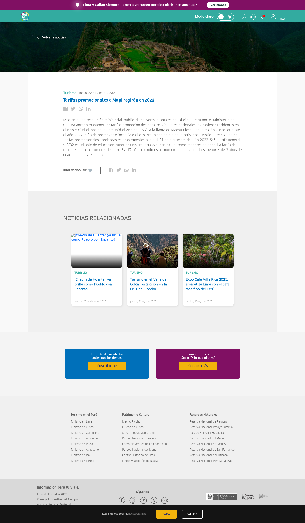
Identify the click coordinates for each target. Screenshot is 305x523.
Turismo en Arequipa (84, 438)
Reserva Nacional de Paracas (208, 421)
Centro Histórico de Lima (138, 455)
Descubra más (137, 514)
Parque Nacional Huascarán (140, 438)
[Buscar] (244, 16)
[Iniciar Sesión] (273, 16)
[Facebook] (122, 500)
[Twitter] (154, 500)
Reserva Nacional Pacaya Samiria (211, 427)
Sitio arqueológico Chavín (139, 433)
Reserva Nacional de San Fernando (212, 449)
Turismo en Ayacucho (85, 449)
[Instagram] (132, 500)
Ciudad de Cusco (133, 427)
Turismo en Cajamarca (85, 433)
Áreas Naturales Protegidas (55, 504)
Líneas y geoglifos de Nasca (140, 461)
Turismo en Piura (82, 444)
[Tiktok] (143, 500)
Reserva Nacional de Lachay (208, 444)
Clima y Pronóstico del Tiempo (57, 499)
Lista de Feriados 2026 (52, 494)
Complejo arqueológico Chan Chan (144, 444)
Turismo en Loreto (82, 461)
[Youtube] (164, 500)
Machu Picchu (131, 421)
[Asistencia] (253, 17)
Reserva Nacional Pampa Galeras (211, 461)
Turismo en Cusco (82, 427)
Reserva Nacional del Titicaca (209, 455)
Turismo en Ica (80, 455)
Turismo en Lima (81, 421)
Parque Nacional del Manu (139, 449)
